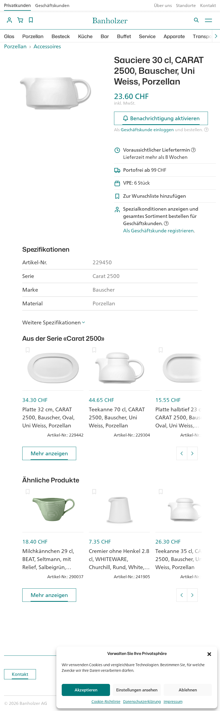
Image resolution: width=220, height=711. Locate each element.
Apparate (174, 36)
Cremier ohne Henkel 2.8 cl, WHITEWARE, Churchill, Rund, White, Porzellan (119, 563)
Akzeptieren (86, 690)
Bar (105, 36)
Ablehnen (188, 690)
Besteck (61, 36)
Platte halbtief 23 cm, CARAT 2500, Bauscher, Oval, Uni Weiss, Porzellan (183, 421)
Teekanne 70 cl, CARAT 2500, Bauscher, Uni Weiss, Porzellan (117, 417)
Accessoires (47, 46)
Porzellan (32, 36)
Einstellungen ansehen (136, 690)
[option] (55, 93)
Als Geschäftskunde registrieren (158, 230)
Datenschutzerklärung (142, 701)
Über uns (163, 5)
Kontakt (208, 5)
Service (147, 36)
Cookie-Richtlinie (105, 701)
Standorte (186, 5)
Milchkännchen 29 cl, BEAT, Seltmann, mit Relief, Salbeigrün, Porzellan (48, 563)
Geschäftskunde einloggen (147, 129)
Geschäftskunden (52, 5)
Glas (9, 36)
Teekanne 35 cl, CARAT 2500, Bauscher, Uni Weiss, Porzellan (183, 559)
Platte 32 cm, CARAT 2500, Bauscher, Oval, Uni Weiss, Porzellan (48, 417)
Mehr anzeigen (49, 453)
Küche (85, 36)
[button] (209, 653)
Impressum (173, 701)
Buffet (124, 36)
